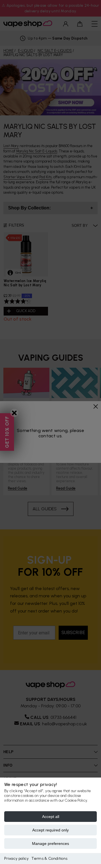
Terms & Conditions (49, 858)
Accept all (50, 816)
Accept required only (50, 830)
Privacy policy (16, 858)
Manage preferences (50, 843)
